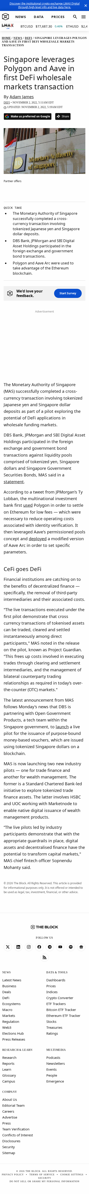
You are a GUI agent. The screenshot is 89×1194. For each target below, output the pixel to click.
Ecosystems (11, 1003)
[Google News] (81, 947)
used (28, 505)
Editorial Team (13, 1105)
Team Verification (15, 1129)
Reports (8, 1063)
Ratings (52, 1033)
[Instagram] (29, 947)
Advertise (9, 1117)
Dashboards (55, 980)
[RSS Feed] (44, 958)
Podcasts (53, 1057)
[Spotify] (71, 947)
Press (6, 1123)
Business (9, 986)
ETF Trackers (56, 1003)
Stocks (51, 1021)
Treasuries (54, 1027)
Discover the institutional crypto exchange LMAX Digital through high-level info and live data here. (45, 5)
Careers (8, 1111)
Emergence (55, 1081)
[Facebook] (39, 947)
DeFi (5, 998)
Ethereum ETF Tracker (63, 1015)
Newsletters (55, 1063)
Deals (6, 992)
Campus (8, 1081)
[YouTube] (60, 947)
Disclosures (11, 1141)
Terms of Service (42, 1174)
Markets (8, 1015)
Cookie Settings (72, 1174)
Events (51, 1069)
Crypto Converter (59, 998)
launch (62, 726)
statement (14, 481)
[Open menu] (83, 17)
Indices (52, 992)
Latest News (11, 980)
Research (9, 1057)
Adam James (22, 96)
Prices (51, 986)
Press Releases (13, 1039)
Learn (6, 1069)
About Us (9, 1099)
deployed (38, 538)
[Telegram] (50, 947)
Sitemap (8, 1153)
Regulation (10, 1021)
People (51, 1075)
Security (8, 1147)
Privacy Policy (13, 1174)
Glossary (9, 1075)
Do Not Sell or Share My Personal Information (44, 1181)
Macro (7, 1009)
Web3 (6, 1027)
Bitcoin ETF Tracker (61, 1009)
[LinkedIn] (18, 947)
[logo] (5, 17)
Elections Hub (13, 1033)
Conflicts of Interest (17, 1135)
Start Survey (68, 293)
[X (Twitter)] (8, 947)
